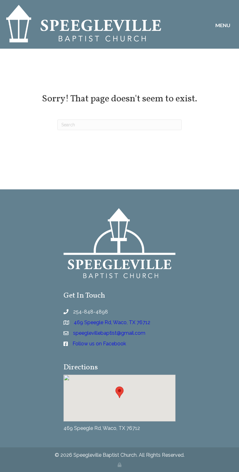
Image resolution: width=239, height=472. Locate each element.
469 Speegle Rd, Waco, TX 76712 (101, 428)
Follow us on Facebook (99, 344)
